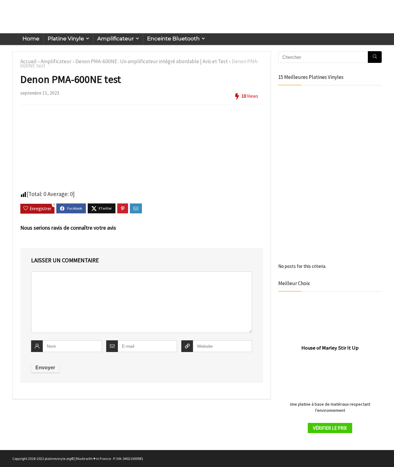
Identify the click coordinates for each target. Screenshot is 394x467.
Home (30, 38)
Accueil (28, 61)
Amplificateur (115, 38)
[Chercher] (375, 57)
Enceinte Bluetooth (173, 38)
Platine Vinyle (66, 38)
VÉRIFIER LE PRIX (330, 428)
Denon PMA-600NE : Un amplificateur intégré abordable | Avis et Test (151, 61)
